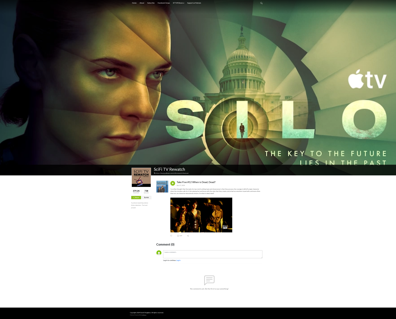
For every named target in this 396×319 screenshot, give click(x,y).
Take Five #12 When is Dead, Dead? (196, 182)
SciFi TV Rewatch (169, 169)
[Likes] (171, 236)
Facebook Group (164, 3)
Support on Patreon (194, 3)
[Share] (188, 236)
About (142, 3)
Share (137, 197)
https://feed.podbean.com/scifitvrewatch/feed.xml (172, 173)
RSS (147, 197)
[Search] (261, 3)
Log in (178, 260)
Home (134, 3)
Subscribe (150, 3)
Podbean (143, 315)
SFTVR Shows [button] (178, 3)
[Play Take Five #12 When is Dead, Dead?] (172, 183)
